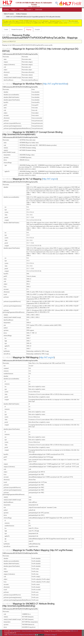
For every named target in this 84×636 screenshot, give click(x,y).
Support (29, 9)
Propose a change (50, 634)
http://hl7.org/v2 (50, 178)
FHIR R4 (63, 21)
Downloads (38, 9)
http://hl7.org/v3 (47, 357)
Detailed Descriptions (17, 29)
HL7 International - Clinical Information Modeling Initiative (26, 631)
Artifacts (21, 9)
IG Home (6, 9)
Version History (28, 634)
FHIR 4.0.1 (73, 631)
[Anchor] (79, 37)
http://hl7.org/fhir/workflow (55, 83)
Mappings (28, 29)
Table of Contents (12, 634)
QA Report (21, 634)
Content (6, 29)
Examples (37, 29)
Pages (13, 9)
